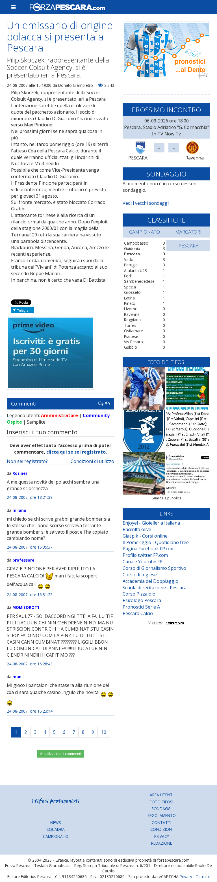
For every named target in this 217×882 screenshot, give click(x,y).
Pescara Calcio (138, 613)
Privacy (161, 836)
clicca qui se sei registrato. (76, 452)
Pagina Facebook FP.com (149, 548)
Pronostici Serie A (141, 607)
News (55, 822)
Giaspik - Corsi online (145, 536)
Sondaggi (161, 808)
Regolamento (161, 815)
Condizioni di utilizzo (92, 461)
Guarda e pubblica (166, 498)
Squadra (56, 829)
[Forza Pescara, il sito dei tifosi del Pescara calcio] (118, 7)
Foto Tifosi (161, 802)
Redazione (161, 843)
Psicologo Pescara (142, 600)
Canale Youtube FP (142, 561)
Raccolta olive (137, 529)
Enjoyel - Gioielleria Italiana (151, 523)
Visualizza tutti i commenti (60, 753)
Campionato (55, 836)
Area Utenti (161, 794)
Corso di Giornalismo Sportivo (154, 568)
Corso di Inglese (140, 575)
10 (103, 732)
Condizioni (161, 829)
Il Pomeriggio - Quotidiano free (156, 542)
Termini (203, 876)
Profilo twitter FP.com (145, 555)
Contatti (161, 822)
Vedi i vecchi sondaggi (146, 203)
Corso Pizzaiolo (139, 594)
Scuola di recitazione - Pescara (154, 588)
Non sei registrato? (27, 461)
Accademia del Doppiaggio (150, 581)
